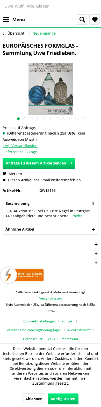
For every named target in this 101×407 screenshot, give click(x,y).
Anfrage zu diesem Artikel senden (36, 163)
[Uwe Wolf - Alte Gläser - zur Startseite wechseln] (27, 7)
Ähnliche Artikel (19, 229)
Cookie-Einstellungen (39, 321)
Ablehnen (33, 398)
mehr (76, 215)
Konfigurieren (63, 398)
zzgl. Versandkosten (20, 145)
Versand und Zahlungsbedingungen (34, 330)
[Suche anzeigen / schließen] (82, 19)
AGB (51, 338)
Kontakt (67, 321)
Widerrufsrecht (79, 330)
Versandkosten (50, 298)
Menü (18, 19)
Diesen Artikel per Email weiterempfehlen (44, 179)
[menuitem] (13, 19)
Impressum (69, 338)
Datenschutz (32, 338)
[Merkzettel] (94, 19)
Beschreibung (17, 203)
